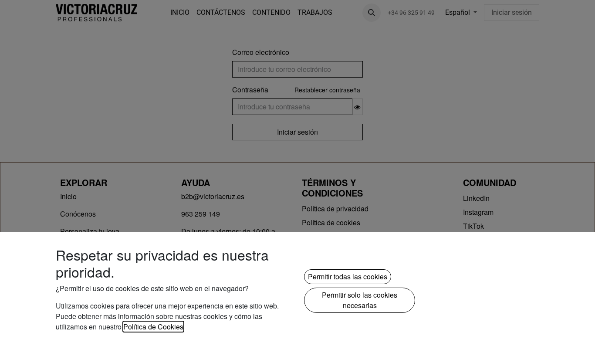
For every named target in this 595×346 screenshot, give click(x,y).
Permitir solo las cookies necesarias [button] (359, 300)
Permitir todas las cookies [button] (347, 276)
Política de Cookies (153, 327)
